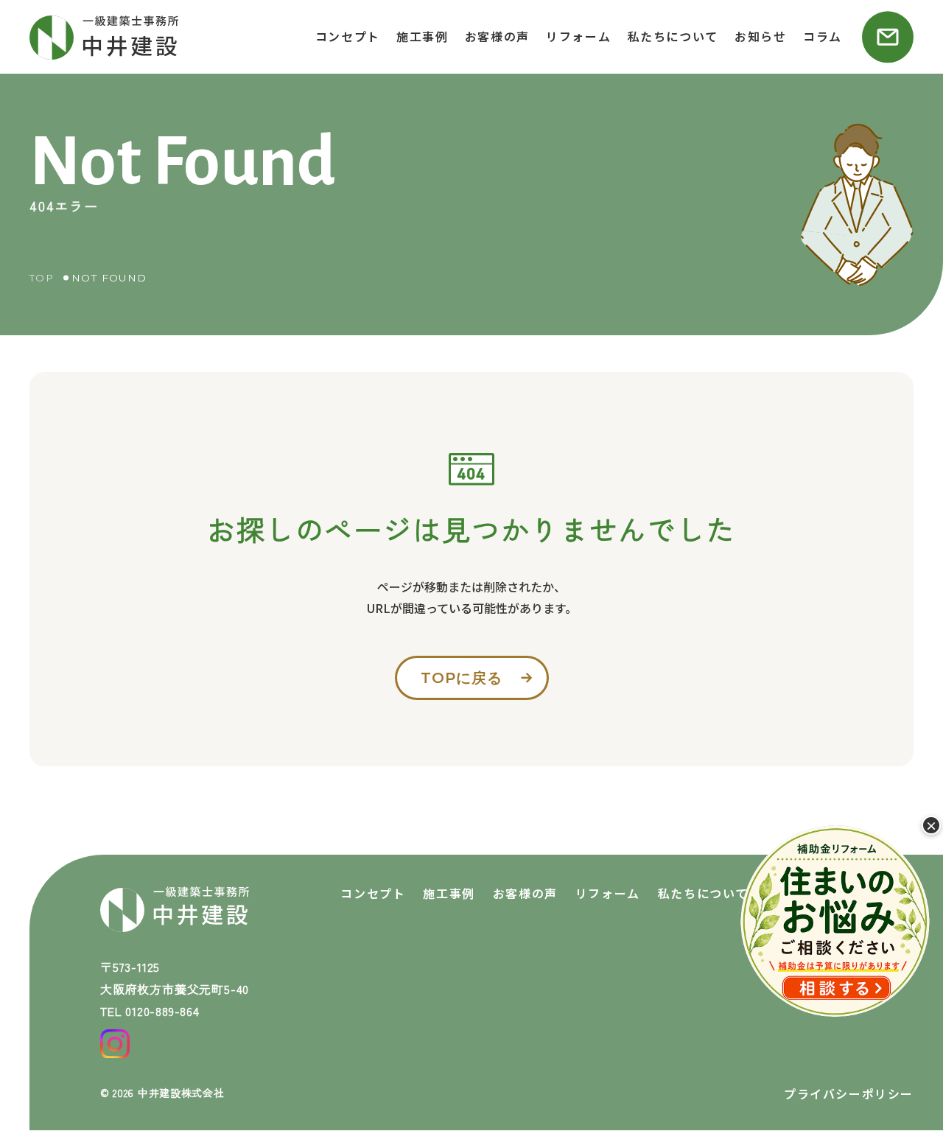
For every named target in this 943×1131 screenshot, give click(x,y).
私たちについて (673, 36)
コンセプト (347, 36)
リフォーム (578, 36)
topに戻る (461, 678)
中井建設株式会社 (181, 1092)
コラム (822, 36)
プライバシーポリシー (849, 1093)
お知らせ (760, 36)
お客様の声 (497, 36)
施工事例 (422, 36)
